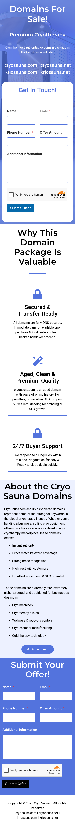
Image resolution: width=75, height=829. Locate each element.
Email (45, 111)
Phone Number (20, 132)
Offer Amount (52, 132)
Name (13, 111)
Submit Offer (20, 208)
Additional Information (24, 154)
